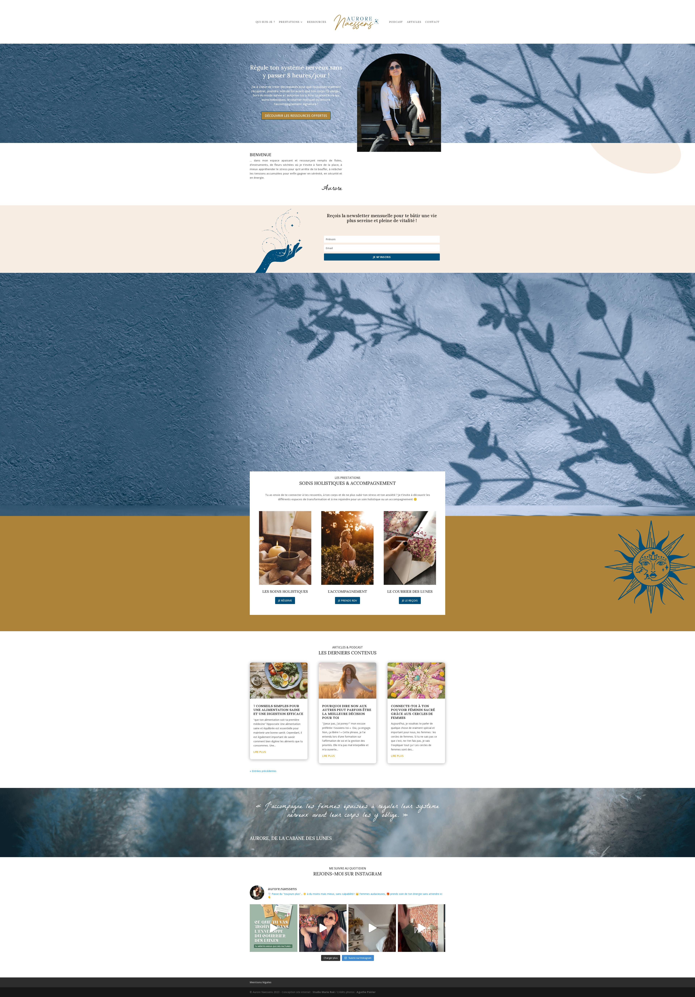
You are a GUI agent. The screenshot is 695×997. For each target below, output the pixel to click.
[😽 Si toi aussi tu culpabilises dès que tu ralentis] (421, 928)
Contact (432, 22)
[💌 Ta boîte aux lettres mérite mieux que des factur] (273, 928)
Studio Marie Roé (324, 992)
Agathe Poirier (366, 992)
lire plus (259, 752)
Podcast (396, 22)
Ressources (316, 22)
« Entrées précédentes (263, 771)
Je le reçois (410, 600)
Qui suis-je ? (265, 22)
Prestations (289, 22)
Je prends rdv (347, 600)
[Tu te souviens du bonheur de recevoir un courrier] (372, 928)
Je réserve (285, 600)
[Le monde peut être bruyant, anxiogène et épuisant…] (323, 928)
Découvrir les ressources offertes (296, 115)
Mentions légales (260, 982)
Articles (414, 22)
